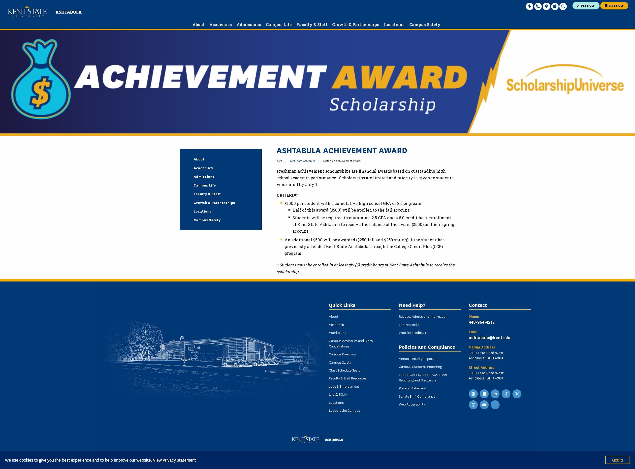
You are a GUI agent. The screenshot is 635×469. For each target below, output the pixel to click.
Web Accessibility (412, 404)
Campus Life (205, 185)
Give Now (616, 5)
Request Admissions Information (423, 316)
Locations (203, 211)
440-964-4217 (482, 322)
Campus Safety (207, 220)
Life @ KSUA (338, 394)
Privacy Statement (412, 388)
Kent (279, 160)
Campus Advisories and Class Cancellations (351, 343)
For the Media (409, 324)
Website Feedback (412, 332)
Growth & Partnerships (214, 202)
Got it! (617, 460)
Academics (203, 167)
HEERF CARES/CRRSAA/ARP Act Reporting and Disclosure (423, 377)
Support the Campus (344, 410)
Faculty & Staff (207, 193)
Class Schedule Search (345, 370)
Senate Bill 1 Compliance (417, 396)
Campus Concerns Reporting (420, 366)
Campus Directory (342, 354)
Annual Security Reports (417, 358)
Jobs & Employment (344, 386)
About (199, 159)
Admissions (204, 176)
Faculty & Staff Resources (347, 378)
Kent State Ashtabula (302, 160)
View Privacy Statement (174, 460)
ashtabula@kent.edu (489, 337)
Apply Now (586, 5)
